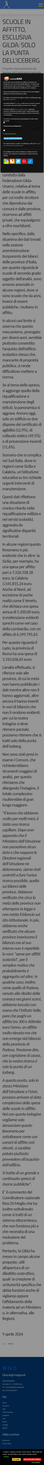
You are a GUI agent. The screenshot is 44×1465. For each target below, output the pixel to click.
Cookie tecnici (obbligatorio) (12, 126)
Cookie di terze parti (9, 133)
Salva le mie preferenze (13, 138)
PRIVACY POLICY (10, 99)
